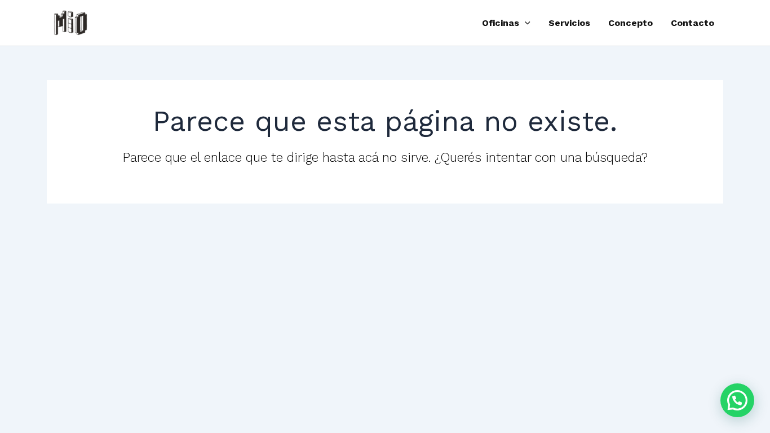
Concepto (630, 22)
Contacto (692, 22)
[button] (524, 23)
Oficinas (500, 22)
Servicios (569, 22)
